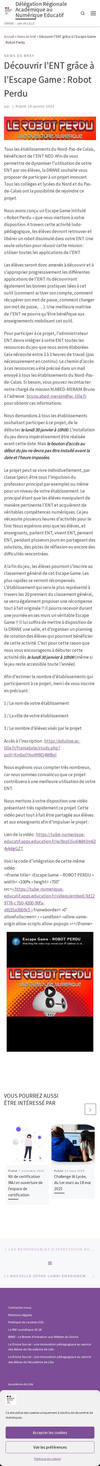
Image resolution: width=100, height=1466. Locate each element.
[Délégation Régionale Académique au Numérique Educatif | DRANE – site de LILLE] (9, 10)
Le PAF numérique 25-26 (25, 1330)
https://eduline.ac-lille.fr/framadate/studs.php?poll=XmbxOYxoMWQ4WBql (42, 748)
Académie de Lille (20, 1384)
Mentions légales (20, 1315)
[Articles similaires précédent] (78, 1109)
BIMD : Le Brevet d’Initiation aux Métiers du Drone (43, 1337)
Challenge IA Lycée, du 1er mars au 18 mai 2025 (72, 1182)
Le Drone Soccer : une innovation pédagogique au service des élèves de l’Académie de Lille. (49, 1359)
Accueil (9, 36)
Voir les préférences (50, 1447)
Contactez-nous (19, 1307)
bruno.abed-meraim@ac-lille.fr (56, 396)
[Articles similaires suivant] (90, 1109)
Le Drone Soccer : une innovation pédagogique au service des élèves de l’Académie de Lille (49, 1347)
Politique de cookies (47, 1459)
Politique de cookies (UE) (26, 1322)
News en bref (26, 36)
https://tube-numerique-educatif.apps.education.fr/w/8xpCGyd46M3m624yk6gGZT (50, 841)
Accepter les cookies (50, 1432)
